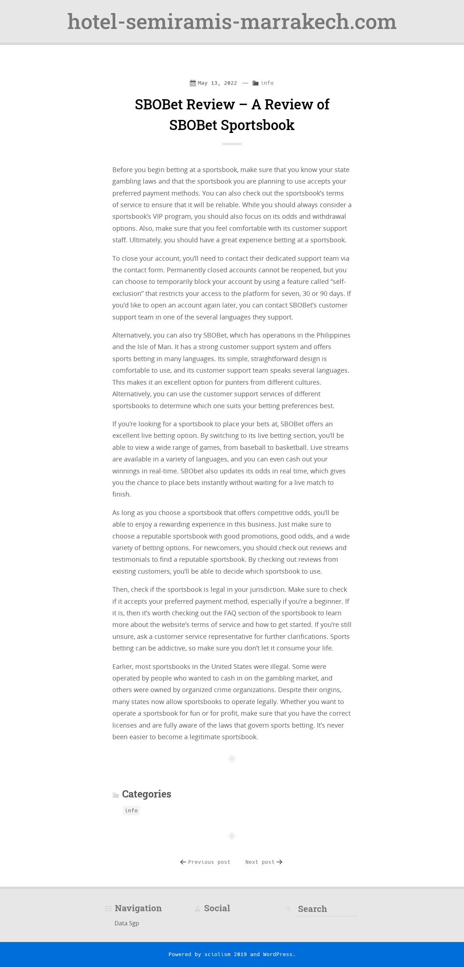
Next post (260, 862)
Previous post (209, 862)
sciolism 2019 (225, 954)
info (267, 83)
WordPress (278, 954)
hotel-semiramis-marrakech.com (232, 21)
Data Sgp (127, 923)
